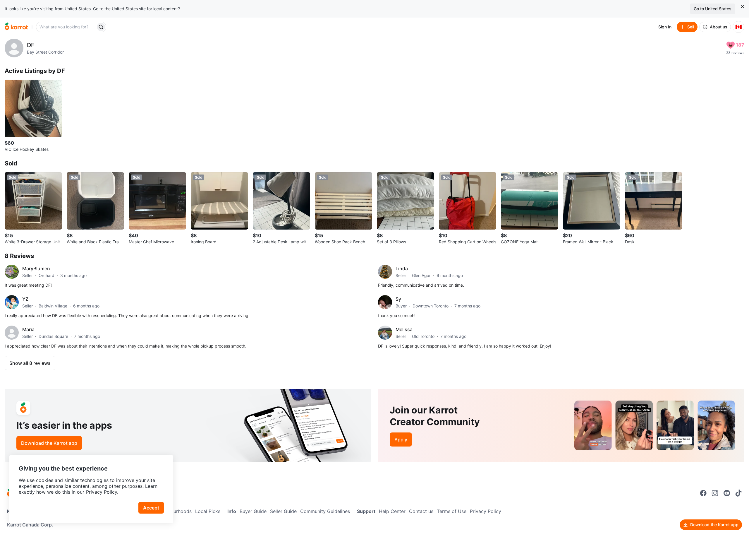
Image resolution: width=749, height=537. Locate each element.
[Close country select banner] (742, 6)
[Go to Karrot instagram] (715, 493)
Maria (28, 329)
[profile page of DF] (14, 48)
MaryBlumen (36, 268)
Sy (398, 299)
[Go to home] (16, 27)
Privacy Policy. (102, 492)
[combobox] (66, 27)
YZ (25, 299)
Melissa (404, 329)
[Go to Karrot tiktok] (738, 493)
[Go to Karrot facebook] (703, 493)
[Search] (101, 27)
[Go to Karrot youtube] (726, 493)
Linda (402, 268)
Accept (151, 508)
